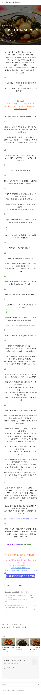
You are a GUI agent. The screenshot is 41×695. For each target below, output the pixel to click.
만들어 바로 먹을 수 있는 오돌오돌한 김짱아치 (16, 608)
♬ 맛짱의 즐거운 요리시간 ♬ (11, 2)
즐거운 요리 (8, 592)
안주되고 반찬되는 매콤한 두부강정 (14, 595)
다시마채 (7, 597)
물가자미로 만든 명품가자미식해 (13, 605)
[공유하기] (11, 585)
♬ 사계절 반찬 (15, 592)
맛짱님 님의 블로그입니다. (11, 663)
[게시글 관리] (14, 585)
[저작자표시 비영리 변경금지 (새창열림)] (27, 585)
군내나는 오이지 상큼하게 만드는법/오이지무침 (16, 600)
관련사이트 (4, 684)
